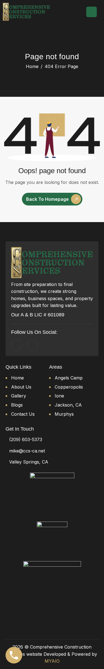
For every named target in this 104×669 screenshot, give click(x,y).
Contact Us (23, 414)
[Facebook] (16, 344)
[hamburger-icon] (91, 12)
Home (17, 378)
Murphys (64, 414)
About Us (21, 387)
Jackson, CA (68, 405)
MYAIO (52, 661)
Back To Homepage (47, 199)
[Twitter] (32, 344)
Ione (59, 396)
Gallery (18, 396)
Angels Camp (69, 378)
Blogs (17, 405)
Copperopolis (69, 387)
